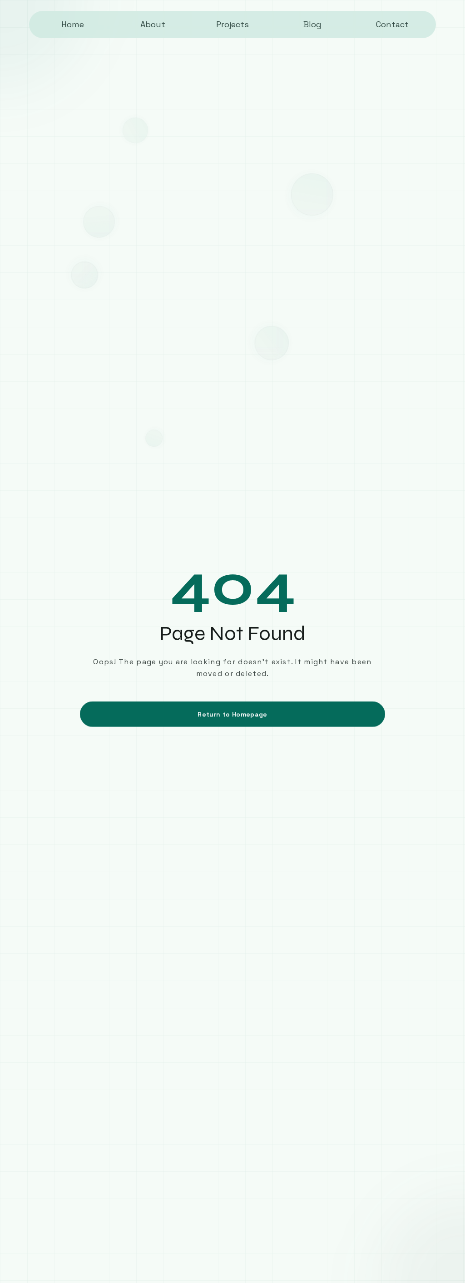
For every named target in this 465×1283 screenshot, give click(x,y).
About (152, 24)
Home (72, 24)
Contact (392, 24)
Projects (232, 24)
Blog (312, 24)
